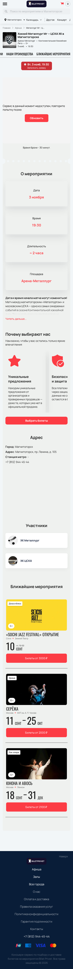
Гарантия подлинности (36, 921)
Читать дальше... (15, 319)
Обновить (36, 118)
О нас (36, 892)
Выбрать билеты (36, 420)
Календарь (32, 19)
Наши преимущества (19, 54)
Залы (36, 877)
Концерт (62, 19)
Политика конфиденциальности (36, 914)
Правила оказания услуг (36, 907)
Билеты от (36, 658)
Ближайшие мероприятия (53, 54)
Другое (50, 19)
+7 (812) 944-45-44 (17, 462)
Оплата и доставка (36, 899)
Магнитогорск (14, 19)
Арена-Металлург (26, 40)
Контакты (36, 929)
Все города (36, 884)
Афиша (36, 869)
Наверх (63, 856)
